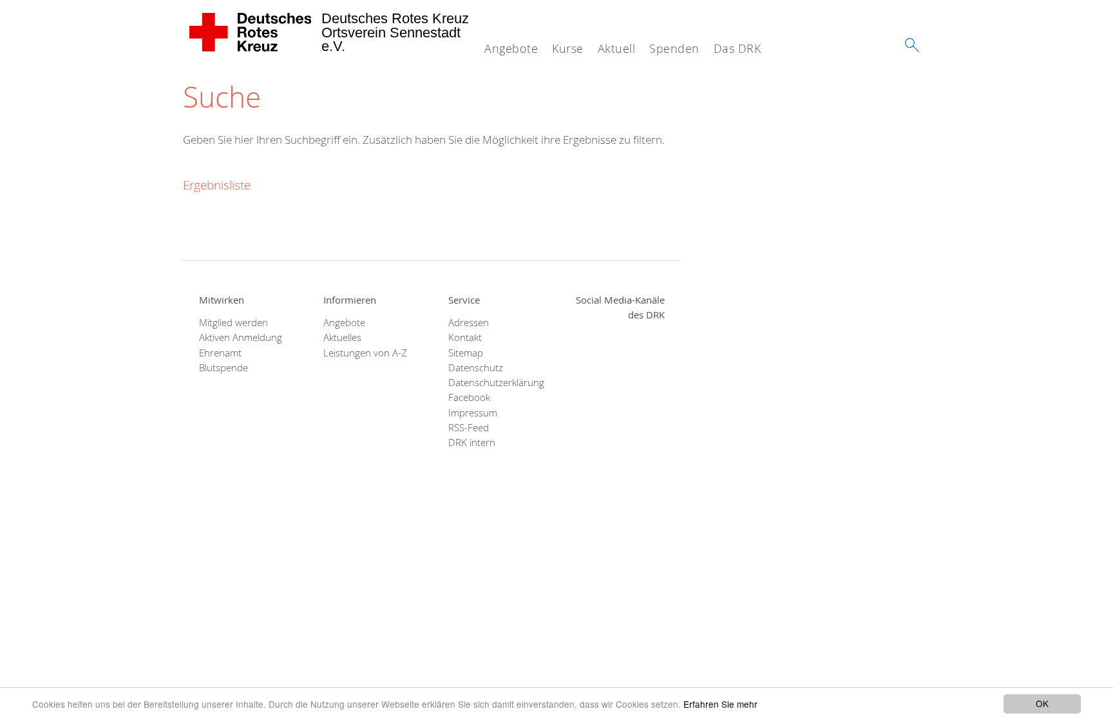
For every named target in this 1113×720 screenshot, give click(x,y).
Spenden (674, 48)
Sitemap (465, 353)
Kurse (568, 48)
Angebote (511, 48)
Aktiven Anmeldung (240, 337)
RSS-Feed (468, 428)
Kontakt (465, 337)
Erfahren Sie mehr (720, 703)
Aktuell (617, 48)
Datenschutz (475, 368)
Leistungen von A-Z (365, 353)
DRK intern (471, 442)
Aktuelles (342, 337)
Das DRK (737, 48)
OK (1042, 703)
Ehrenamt (220, 353)
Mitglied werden (233, 322)
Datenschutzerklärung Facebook (494, 390)
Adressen (468, 322)
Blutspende (223, 368)
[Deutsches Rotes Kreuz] (251, 32)
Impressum (472, 413)
